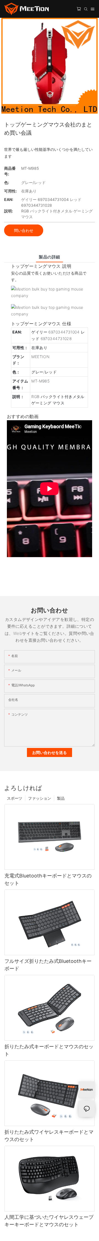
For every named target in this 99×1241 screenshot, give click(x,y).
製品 (61, 798)
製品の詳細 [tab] (49, 257)
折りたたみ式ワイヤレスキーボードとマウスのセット (49, 1135)
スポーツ (14, 798)
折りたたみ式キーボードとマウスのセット (49, 1050)
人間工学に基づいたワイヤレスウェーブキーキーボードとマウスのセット (49, 1220)
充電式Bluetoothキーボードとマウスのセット (48, 879)
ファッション (39, 798)
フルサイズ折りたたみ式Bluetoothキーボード (48, 964)
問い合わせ (23, 230)
